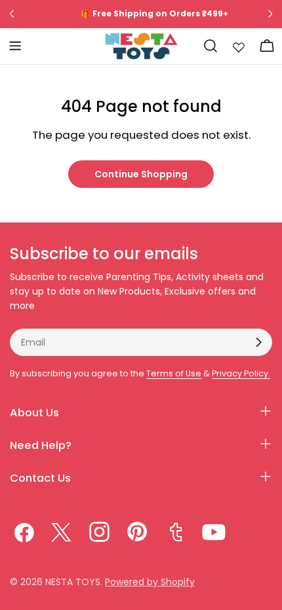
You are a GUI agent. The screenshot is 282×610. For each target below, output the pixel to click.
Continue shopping (141, 174)
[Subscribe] (258, 342)
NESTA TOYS (72, 581)
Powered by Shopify (150, 581)
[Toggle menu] (15, 46)
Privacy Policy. (241, 373)
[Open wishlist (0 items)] (238, 45)
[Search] (210, 46)
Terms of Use (173, 373)
